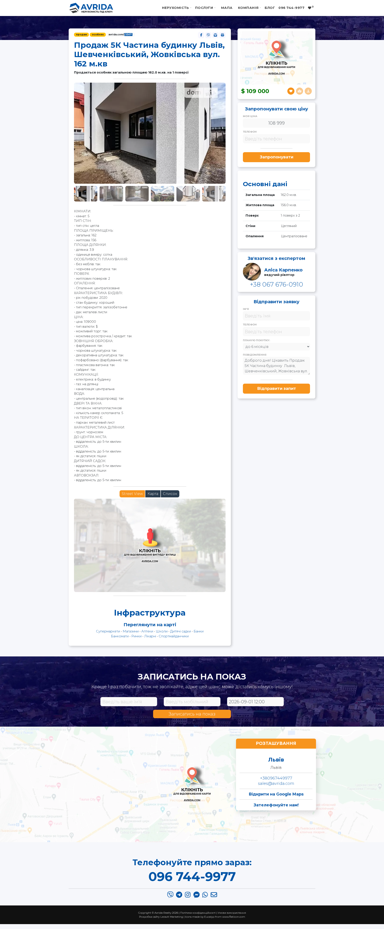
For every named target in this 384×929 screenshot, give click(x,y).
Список (170, 494)
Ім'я (246, 309)
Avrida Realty (162, 912)
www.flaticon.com (233, 916)
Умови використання (232, 912)
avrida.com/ (120, 34)
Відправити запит (276, 388)
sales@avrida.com (276, 783)
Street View (132, 494)
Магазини (131, 631)
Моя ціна (250, 116)
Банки (199, 631)
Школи (162, 631)
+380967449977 (276, 778)
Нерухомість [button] (175, 8)
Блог (270, 8)
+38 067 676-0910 (276, 284)
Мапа (227, 8)
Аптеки (147, 631)
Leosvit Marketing (171, 916)
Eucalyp (209, 916)
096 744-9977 (192, 876)
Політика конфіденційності (198, 912)
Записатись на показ (192, 714)
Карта (153, 494)
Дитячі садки (180, 631)
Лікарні (150, 636)
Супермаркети (108, 631)
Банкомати (120, 636)
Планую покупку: (256, 340)
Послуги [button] (204, 8)
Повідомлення (254, 354)
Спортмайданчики (174, 636)
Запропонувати (276, 157)
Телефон (250, 131)
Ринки (136, 636)
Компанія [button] (248, 8)
